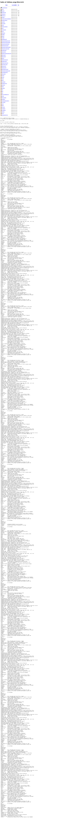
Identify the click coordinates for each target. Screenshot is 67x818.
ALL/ (3, 9)
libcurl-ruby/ (4, 51)
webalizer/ (3, 108)
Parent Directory (4, 7)
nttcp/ (3, 80)
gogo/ (3, 31)
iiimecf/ (3, 36)
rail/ (2, 89)
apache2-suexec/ (4, 20)
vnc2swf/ (3, 107)
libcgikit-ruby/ (4, 50)
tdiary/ (3, 105)
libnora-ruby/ (4, 66)
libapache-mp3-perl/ (5, 45)
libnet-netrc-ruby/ (5, 64)
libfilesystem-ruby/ (5, 59)
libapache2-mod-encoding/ (6, 47)
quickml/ (3, 88)
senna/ (3, 96)
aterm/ (3, 25)
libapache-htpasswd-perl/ (6, 40)
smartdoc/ (3, 99)
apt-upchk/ (3, 23)
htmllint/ (3, 34)
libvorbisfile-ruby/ (5, 72)
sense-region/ (4, 97)
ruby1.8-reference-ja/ (5, 94)
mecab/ (3, 77)
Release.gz (3, 14)
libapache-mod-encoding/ (6, 42)
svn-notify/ (3, 102)
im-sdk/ (3, 37)
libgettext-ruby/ (4, 61)
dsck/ (3, 28)
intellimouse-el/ (4, 39)
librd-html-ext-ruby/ (5, 69)
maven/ (3, 75)
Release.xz (3, 15)
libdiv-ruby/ (4, 55)
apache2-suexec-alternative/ (6, 18)
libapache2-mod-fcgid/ (5, 48)
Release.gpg (4, 12)
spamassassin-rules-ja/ (5, 100)
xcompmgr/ (4, 110)
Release (3, 10)
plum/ (3, 86)
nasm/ (3, 78)
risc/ (2, 92)
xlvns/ (3, 113)
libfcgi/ (3, 58)
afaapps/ (3, 17)
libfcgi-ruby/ (4, 56)
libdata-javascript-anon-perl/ (6, 53)
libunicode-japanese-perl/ (6, 70)
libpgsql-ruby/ (4, 67)
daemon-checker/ (4, 26)
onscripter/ (3, 81)
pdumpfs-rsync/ (4, 83)
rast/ (2, 91)
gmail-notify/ (4, 29)
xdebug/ (3, 111)
